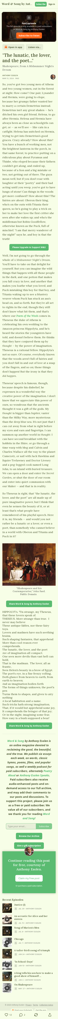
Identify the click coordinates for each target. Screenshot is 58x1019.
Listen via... (34, 47)
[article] (29, 908)
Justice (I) (19, 904)
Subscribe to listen (29, 35)
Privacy (29, 1005)
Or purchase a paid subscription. (29, 886)
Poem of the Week (27, 316)
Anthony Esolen (10, 75)
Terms (35, 1005)
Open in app (15, 47)
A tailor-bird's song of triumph (32, 950)
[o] (7, 908)
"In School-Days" (23, 961)
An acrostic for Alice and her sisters (31, 917)
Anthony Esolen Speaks (34, 775)
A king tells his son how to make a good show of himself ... (33, 974)
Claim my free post (29, 878)
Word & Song (15, 741)
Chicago (19, 939)
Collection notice (46, 1005)
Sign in (51, 4)
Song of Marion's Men (26, 927)
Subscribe (41, 4)
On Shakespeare (23, 984)
